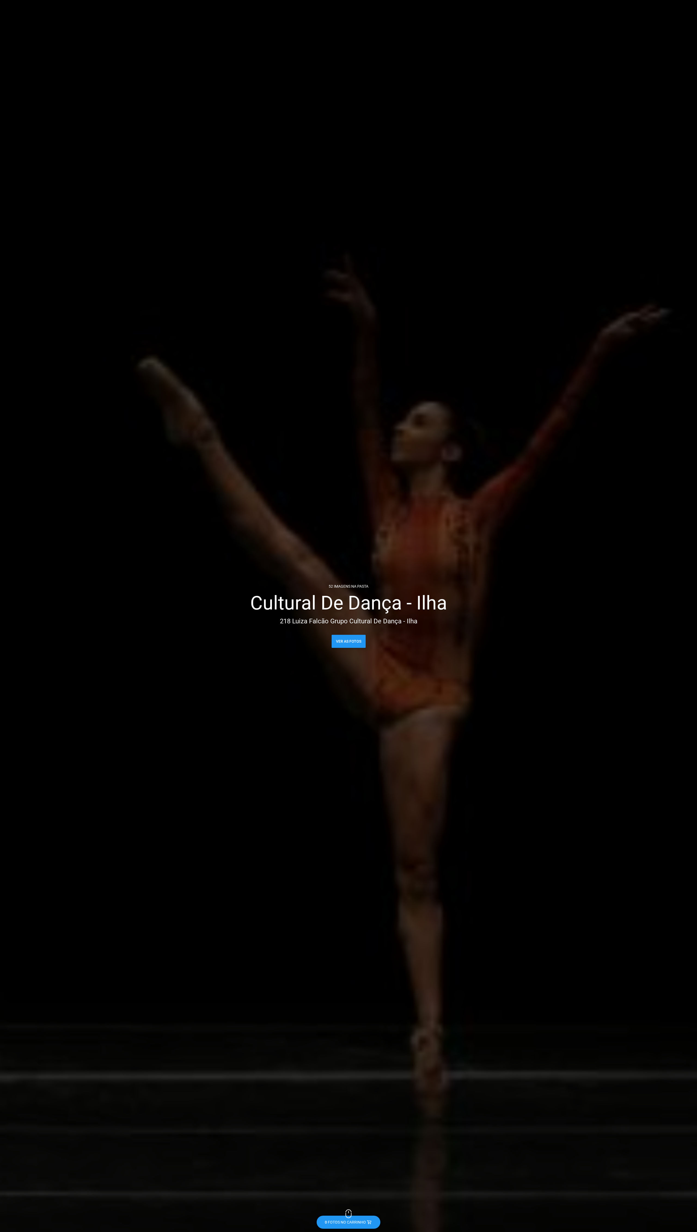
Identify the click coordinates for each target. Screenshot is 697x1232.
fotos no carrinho (345, 1222)
